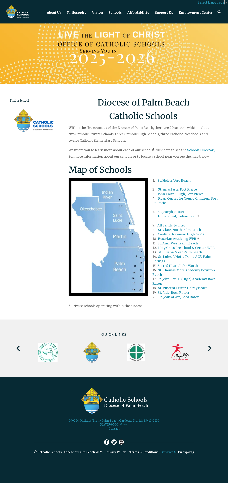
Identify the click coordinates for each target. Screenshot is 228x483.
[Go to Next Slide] (209, 348)
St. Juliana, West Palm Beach (180, 252)
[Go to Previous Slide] (18, 348)
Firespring (186, 452)
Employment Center (196, 12)
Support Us (164, 12)
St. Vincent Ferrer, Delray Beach (183, 288)
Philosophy (76, 12)
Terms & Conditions (144, 452)
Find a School (19, 100)
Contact (114, 428)
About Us (54, 12)
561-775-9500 (109, 424)
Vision (97, 12)
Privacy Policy (115, 452)
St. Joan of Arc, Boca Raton (179, 297)
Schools (115, 12)
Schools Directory (201, 150)
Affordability (138, 12)
